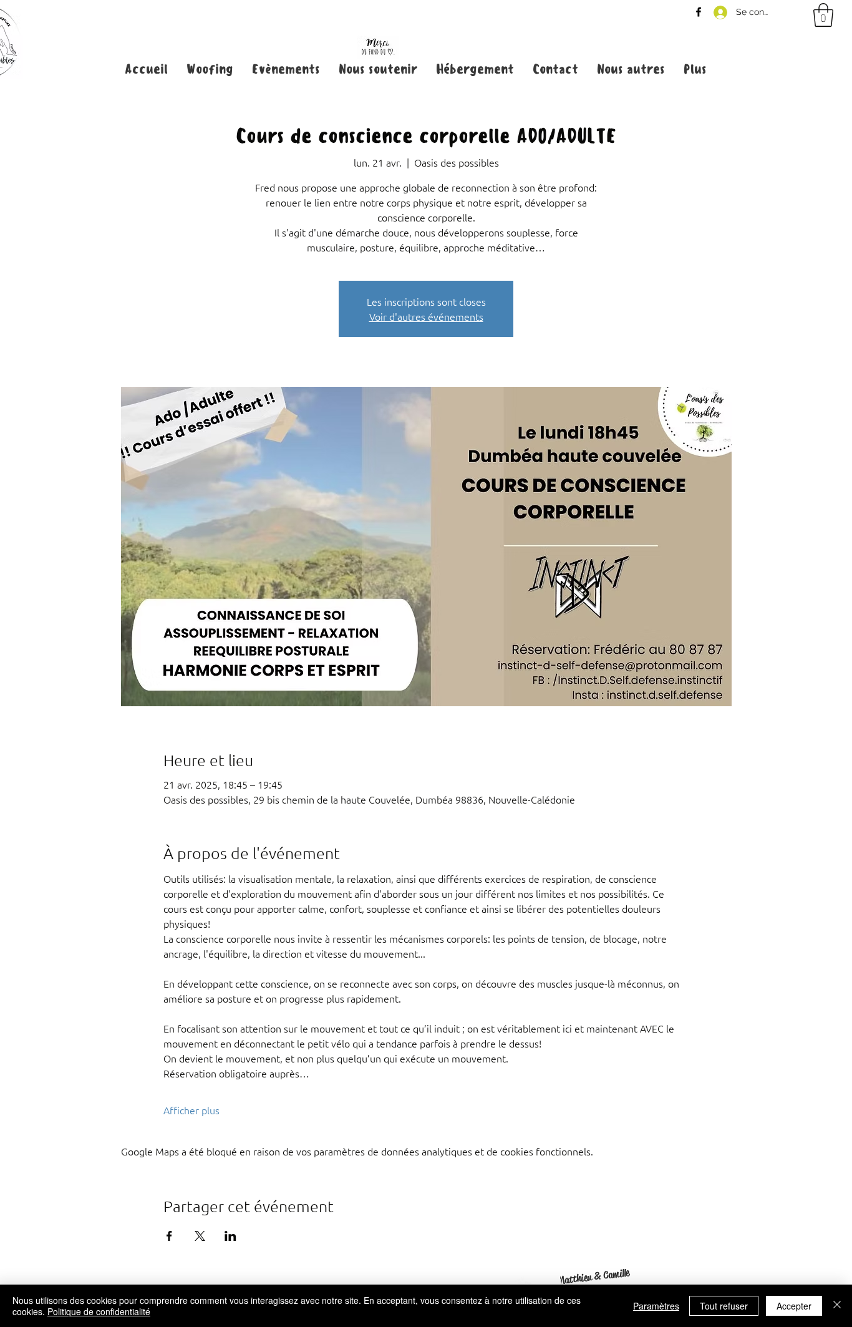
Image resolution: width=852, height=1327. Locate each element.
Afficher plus (191, 1110)
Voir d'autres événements (426, 316)
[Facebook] (698, 12)
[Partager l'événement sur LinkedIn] (230, 1236)
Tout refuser (724, 1306)
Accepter (794, 1306)
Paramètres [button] (656, 1306)
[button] (823, 15)
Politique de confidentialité (98, 1311)
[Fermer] (837, 1306)
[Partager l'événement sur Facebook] (169, 1236)
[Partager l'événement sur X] (200, 1236)
